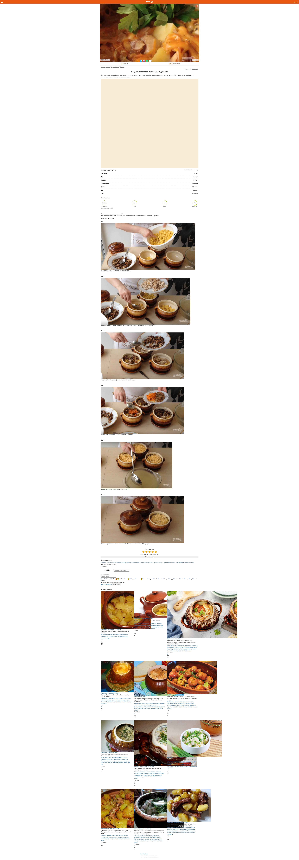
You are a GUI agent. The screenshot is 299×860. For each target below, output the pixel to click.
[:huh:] (103, 581)
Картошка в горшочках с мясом (110, 828)
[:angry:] (170, 579)
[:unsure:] (137, 579)
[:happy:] (132, 579)
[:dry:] (190, 579)
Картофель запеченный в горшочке (111, 629)
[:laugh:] (194, 579)
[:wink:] (118, 579)
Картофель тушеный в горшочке (176, 757)
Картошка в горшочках (187, 562)
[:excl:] (116, 579)
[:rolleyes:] (141, 579)
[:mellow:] (176, 579)
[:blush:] (155, 579)
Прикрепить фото (107, 584)
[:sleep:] (186, 579)
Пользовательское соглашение (149, 855)
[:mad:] (103, 579)
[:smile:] (160, 579)
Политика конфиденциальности (150, 857)
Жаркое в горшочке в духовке (142, 829)
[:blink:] (121, 579)
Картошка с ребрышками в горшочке (177, 822)
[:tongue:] (165, 579)
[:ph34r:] (112, 579)
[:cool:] (144, 579)
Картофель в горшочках (173, 638)
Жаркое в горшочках (141, 562)
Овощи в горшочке (163, 562)
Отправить (117, 584)
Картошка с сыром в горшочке (109, 752)
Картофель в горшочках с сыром (110, 693)
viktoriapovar (195, 69)
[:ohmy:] (107, 579)
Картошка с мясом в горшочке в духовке (112, 562)
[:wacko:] (128, 579)
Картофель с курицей (175, 562)
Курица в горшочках (129, 562)
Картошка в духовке (152, 562)
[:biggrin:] (149, 579)
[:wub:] (181, 579)
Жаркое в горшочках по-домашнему (144, 766)
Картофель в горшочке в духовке (143, 618)
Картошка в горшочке (140, 696)
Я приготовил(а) (149, 557)
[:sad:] (126, 579)
